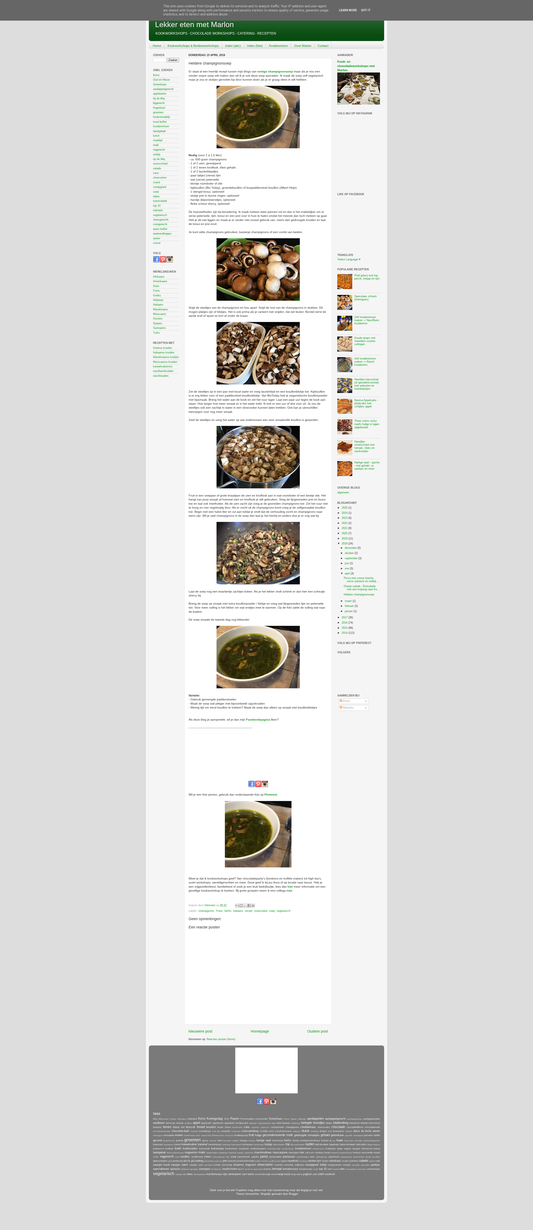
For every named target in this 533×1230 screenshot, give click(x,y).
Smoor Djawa (290, 1119)
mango (240, 1152)
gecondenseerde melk (278, 1135)
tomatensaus (290, 1169)
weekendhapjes (162, 233)
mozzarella (367, 1152)
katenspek (236, 1144)
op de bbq (159, 159)
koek (178, 1148)
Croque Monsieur (177, 1119)
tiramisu (267, 1169)
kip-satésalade (298, 1144)
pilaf (170, 1161)
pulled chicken (262, 1161)
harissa (251, 1140)
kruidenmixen (161, 126)
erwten (179, 1135)
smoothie (288, 1165)
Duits (156, 286)
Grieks (157, 295)
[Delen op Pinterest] (253, 905)
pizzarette (209, 1161)
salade (157, 168)
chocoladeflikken (355, 1127)
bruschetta (237, 1127)
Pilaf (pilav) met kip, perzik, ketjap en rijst (367, 277)
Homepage (260, 1031)
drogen (323, 1131)
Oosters (158, 318)
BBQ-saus (163, 1119)
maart (348, 601)
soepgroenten (335, 1165)
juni (347, 563)
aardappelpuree (354, 1119)
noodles (185, 1156)
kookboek (244, 1148)
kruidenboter (288, 1149)
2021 (345, 528)
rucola (345, 1161)
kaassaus (158, 1144)
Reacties (348, 707)
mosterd (335, 1152)
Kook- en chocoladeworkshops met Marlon (356, 66)
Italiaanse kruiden (163, 352)
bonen (167, 1127)
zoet (321, 1174)
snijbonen (299, 1165)
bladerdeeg (340, 1122)
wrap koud (284, 1174)
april (348, 573)
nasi (177, 1157)
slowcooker (260, 910)
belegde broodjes (313, 1122)
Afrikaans (158, 276)
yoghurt (307, 1174)
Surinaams (159, 328)
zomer (157, 243)
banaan (286, 1123)
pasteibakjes (303, 1157)
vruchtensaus (214, 1174)
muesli (377, 1152)
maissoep (223, 1152)
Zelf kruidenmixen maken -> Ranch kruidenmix (365, 361)
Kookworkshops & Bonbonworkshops (193, 45)
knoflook (169, 1148)
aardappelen (315, 1118)
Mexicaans (159, 314)
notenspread (218, 1157)
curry (271, 1131)
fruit (251, 1135)
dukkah (348, 1131)
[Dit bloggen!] (241, 905)
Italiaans (238, 910)
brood (201, 1127)
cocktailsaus (204, 1131)
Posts (346, 701)
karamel (202, 1144)
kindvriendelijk (161, 117)
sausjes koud (161, 1164)
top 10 (157, 205)
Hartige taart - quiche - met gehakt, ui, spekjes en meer (367, 465)
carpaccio (264, 1127)
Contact (323, 45)
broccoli (190, 1127)
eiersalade (169, 1135)
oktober (350, 553)
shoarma (238, 1164)
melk (156, 145)
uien (342, 1169)
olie (227, 1157)
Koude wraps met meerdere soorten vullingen (364, 341)
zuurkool (330, 1174)
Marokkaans (160, 309)
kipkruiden (361, 1144)
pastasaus (289, 1156)
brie (183, 1127)
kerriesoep (259, 1144)
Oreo (226, 1119)
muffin (156, 1157)
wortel (274, 1174)
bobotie (364, 1123)
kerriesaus (247, 1144)
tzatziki (336, 1169)
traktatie (158, 210)
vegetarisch (283, 910)
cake (247, 1127)
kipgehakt (334, 1144)
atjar (273, 1123)
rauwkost (293, 1160)
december (351, 547)
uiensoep (361, 1169)
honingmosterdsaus (310, 1140)
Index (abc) (233, 45)
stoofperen (216, 1169)
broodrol (211, 1127)
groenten (158, 112)
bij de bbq (159, 98)
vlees (189, 1174)
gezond (157, 1140)
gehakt (325, 1135)
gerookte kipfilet (372, 1135)
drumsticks (338, 1131)
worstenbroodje (262, 1174)
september (351, 558)
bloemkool (354, 1123)
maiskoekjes (212, 1152)
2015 (345, 627)
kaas (339, 1140)
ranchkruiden (160, 375)
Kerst (156, 75)
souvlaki (356, 1165)
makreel (232, 1152)
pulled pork (274, 1161)
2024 (345, 512)
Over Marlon (302, 45)
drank (305, 1131)
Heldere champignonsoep (359, 594)
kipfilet (309, 1144)
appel (196, 1122)
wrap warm (296, 1174)
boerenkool (374, 1123)
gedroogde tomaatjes (307, 1135)
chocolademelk (372, 1127)
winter (156, 238)
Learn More (348, 10)
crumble (264, 1131)
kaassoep (168, 1144)
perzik (368, 1157)
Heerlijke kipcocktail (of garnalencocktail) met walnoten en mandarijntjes (366, 384)
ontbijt (156, 154)
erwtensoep (189, 1135)
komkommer (231, 1148)
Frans (219, 910)
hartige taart (263, 1140)
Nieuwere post (200, 1031)
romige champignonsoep (275, 71)
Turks (156, 332)
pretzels (232, 1161)
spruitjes (194, 1169)
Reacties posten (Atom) (221, 1039)
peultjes (376, 1157)
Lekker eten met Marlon (194, 24)
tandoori (249, 1169)
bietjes (329, 1123)
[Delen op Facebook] (249, 905)
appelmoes (218, 1123)
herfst (227, 910)
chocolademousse (162, 1131)
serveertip (227, 1165)
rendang (303, 1161)
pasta (264, 1156)
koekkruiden (190, 1148)
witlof (244, 1174)
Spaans (157, 323)
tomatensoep (305, 1169)
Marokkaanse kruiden (166, 357)
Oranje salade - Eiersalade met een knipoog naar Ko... (362, 588)
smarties (278, 1165)
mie (302, 1152)
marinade (249, 1152)
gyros (205, 1140)
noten (207, 1156)
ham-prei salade (231, 1140)
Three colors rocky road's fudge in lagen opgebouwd (366, 424)
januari (349, 611)
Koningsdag (215, 1118)
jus (334, 1140)
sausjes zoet (196, 1165)
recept (248, 910)
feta (209, 1135)
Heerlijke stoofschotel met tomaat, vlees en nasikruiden (364, 446)
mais (201, 1152)
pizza (187, 1160)
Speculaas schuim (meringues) (365, 298)
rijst (319, 1160)
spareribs (365, 1165)
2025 (345, 507)
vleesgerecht (160, 219)
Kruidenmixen (278, 45)
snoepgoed (159, 187)
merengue (294, 1152)
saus (156, 173)
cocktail (193, 1131)
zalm (315, 1174)
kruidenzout (318, 1149)
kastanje (226, 1144)
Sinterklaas (160, 84)
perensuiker (358, 1157)
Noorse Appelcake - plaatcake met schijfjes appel (366, 403)
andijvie (188, 1123)
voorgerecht (160, 224)
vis (184, 1174)
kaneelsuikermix (163, 366)
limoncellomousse (175, 1152)
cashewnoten (277, 1127)
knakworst (158, 1148)
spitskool (185, 1169)
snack (156, 182)
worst (251, 1174)
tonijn (315, 1169)
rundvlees (354, 1161)
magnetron (191, 1152)
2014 (345, 632)
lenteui (377, 1148)
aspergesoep (264, 1123)
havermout (277, 1140)
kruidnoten (330, 1148)
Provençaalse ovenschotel (254, 1119)
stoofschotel (229, 1169)
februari (350, 606)
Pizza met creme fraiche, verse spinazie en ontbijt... (361, 580)
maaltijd (157, 140)
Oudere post (317, 1031)
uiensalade (351, 1169)
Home (157, 45)
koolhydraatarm (258, 1148)
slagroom (250, 1164)
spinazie (175, 1169)
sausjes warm (179, 1164)
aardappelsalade (371, 1119)
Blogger (293, 1194)
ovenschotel (160, 163)
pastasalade (275, 1156)
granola (179, 1140)
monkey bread (322, 1152)
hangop (243, 1140)
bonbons (157, 1127)
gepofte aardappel (354, 1135)
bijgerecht (159, 103)
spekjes (375, 1164)
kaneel (177, 1144)
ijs (331, 1140)
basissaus (295, 1123)
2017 (345, 617)
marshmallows (263, 1152)
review (312, 1160)
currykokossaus (283, 1131)
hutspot (325, 1140)
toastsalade (160, 201)
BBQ (155, 1119)
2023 (345, 517)
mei (347, 568)
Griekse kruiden (162, 348)
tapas (156, 196)
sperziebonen (161, 1169)
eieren (376, 1131)
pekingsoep (321, 1157)
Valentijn (302, 1119)
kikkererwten (279, 1144)
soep (272, 910)
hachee (213, 1140)
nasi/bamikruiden (163, 371)
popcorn (218, 1161)
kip (288, 1144)
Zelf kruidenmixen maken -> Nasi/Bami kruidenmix (366, 320)
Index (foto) (255, 45)
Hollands (158, 300)
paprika (255, 1156)
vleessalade (199, 1174)
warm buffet (160, 229)
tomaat (276, 1168)
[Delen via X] (245, 905)
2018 (345, 543)
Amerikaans (160, 281)
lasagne (356, 1148)
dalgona (297, 1131)
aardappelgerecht (163, 89)
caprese (255, 1127)
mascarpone (280, 1152)
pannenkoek (244, 1156)
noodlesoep (197, 1156)
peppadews (346, 1157)
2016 (345, 622)
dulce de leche (362, 1131)
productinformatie (245, 1161)
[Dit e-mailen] (237, 905)
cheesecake (323, 1127)
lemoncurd (367, 1148)
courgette (225, 1131)
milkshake (309, 1152)
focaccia (229, 1135)
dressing (314, 1131)
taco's (241, 1169)
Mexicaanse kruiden (165, 362)
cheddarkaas (308, 1127)
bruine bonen (224, 1127)
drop (330, 1131)
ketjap (268, 1144)
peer (312, 1156)
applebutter (159, 93)
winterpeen (234, 1174)
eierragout (158, 1135)
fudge (258, 1135)
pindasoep (178, 1161)
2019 (345, 538)
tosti (330, 1169)
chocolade (338, 1127)
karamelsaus (215, 1144)
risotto (325, 1161)
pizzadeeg (197, 1160)
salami (372, 1161)
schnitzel (208, 1165)
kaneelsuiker (189, 1144)
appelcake (206, 1123)
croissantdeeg (250, 1131)
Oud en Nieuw (161, 79)
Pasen (234, 1118)
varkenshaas (373, 1169)
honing (295, 1140)
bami (279, 1123)
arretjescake (241, 1123)
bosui (176, 1127)
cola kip (216, 1131)
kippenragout (373, 1144)
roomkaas (335, 1160)
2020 (345, 533)
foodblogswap (241, 1135)
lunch (156, 135)
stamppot (204, 1169)
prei (225, 1160)
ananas (180, 1123)
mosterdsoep (345, 1152)
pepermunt (334, 1156)
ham (220, 1140)
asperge (253, 1123)
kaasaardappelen (371, 1140)
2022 (345, 523)
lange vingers (344, 1148)
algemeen (343, 492)
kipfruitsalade (321, 1144)
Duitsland (192, 1119)
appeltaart (229, 1123)
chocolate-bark (180, 1131)
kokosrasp (217, 1148)
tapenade (258, 1169)
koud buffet (160, 121)
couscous (235, 1131)
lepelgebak (159, 131)
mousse (357, 1152)
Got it (366, 10)
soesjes (347, 1165)
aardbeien (159, 1122)
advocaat (170, 1123)
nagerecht (159, 149)
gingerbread (169, 1140)
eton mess (201, 1135)
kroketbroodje (274, 1149)
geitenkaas (337, 1135)
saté (378, 1161)
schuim (217, 1165)
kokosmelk (204, 1148)
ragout (284, 1161)
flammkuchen (218, 1135)
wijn (225, 1174)
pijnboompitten (160, 1161)
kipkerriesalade (347, 1144)
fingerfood (159, 107)
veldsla (179, 1174)
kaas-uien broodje (353, 1140)
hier (290, 886)
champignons (206, 910)
